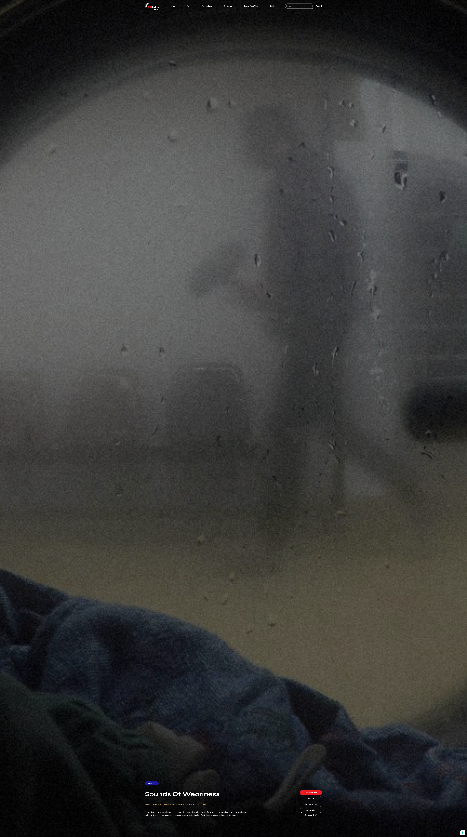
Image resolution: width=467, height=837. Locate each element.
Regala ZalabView (251, 6)
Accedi (319, 6)
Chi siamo (228, 6)
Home (172, 6)
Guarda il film (311, 792)
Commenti (309, 815)
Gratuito (151, 783)
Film (188, 6)
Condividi (310, 810)
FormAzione (207, 6)
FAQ (272, 6)
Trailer (311, 798)
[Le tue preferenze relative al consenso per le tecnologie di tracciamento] (462, 832)
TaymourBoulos (152, 804)
